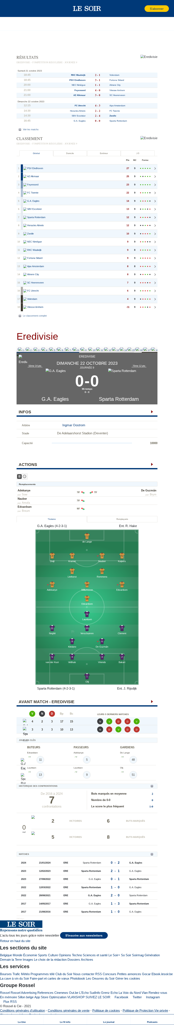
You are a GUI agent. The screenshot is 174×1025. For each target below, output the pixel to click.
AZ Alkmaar (79, 95)
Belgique (6, 955)
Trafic (16, 974)
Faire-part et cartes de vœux (49, 978)
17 (144, 349)
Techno (77, 955)
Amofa (26, 502)
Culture (53, 955)
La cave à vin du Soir (14, 978)
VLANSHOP (76, 997)
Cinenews (61, 992)
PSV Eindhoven (77, 80)
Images (28, 959)
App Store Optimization (50, 997)
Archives (87, 959)
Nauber (22, 498)
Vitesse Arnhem (117, 90)
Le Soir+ (114, 955)
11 (97, 349)
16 (136, 349)
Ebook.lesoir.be (162, 974)
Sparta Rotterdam (119, 399)
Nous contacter (83, 974)
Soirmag (138, 955)
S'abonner (157, 8)
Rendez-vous (158, 992)
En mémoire (8, 997)
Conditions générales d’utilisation (22, 1010)
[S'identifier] (141, 8)
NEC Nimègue (79, 85)
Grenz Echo (109, 992)
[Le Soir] (87, 8)
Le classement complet (35, 315)
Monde (17, 955)
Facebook (121, 997)
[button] (10, 8)
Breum (26, 510)
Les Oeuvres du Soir (100, 978)
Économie (30, 955)
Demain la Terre (11, 959)
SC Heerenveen (117, 95)
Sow (24, 494)
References (45, 992)
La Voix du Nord (130, 992)
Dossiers (73, 959)
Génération (152, 955)
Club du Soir (63, 974)
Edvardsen (25, 506)
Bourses (6, 974)
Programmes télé (43, 974)
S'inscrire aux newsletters (83, 935)
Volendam (114, 75)
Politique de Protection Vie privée (145, 1010)
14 (120, 349)
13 (112, 349)
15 (128, 349)
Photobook (77, 978)
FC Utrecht (80, 105)
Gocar (146, 974)
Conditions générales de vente (69, 1010)
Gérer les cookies (127, 978)
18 (151, 349)
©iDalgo (20, 918)
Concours (109, 974)
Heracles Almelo (78, 111)
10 (89, 349)
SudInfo (95, 992)
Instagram (152, 997)
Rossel (5, 992)
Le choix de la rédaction (50, 959)
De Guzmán (148, 490)
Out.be (73, 992)
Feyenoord (80, 90)
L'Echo (84, 992)
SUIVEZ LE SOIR (98, 997)
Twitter (137, 997)
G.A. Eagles (55, 399)
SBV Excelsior (79, 116)
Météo (25, 974)
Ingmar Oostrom (73, 425)
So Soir (126, 955)
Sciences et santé (95, 955)
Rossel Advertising (23, 992)
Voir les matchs (31, 129)
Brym (153, 494)
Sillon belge (26, 997)
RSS (98, 974)
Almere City (115, 85)
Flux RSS (10, 1001)
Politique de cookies (106, 1010)
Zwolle (112, 116)
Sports (42, 955)
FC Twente (114, 111)
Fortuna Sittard (116, 80)
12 (105, 349)
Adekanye (24, 490)
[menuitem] (22, 1019)
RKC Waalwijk (78, 75)
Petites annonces (129, 974)
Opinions (65, 955)
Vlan (145, 992)
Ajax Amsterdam (117, 105)
